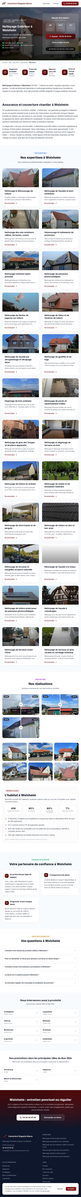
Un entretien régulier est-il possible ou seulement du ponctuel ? (29, 983)
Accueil (4, 62)
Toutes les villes (47, 1172)
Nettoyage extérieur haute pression (54, 1153)
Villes (10, 62)
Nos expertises (47, 1169)
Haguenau (5, 1169)
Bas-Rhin (16, 62)
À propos (45, 1175)
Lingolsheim (24, 62)
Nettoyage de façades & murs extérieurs (55, 1141)
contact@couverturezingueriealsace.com (15, 1150)
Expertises (46, 3)
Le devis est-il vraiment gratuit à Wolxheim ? (22, 975)
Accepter (71, 1189)
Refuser (60, 1189)
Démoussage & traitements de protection (55, 1150)
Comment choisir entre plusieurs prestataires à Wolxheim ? (28, 967)
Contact (55, 3)
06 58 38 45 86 (71, 3)
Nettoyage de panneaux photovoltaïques (56, 1156)
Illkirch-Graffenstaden (9, 1175)
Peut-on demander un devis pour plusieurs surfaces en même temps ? (32, 959)
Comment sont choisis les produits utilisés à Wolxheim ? (26, 951)
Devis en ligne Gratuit (60, 42)
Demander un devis (52, 1117)
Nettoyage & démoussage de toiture (54, 1138)
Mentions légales (48, 1178)
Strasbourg (6, 1166)
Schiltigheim (6, 1172)
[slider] (20, 704)
